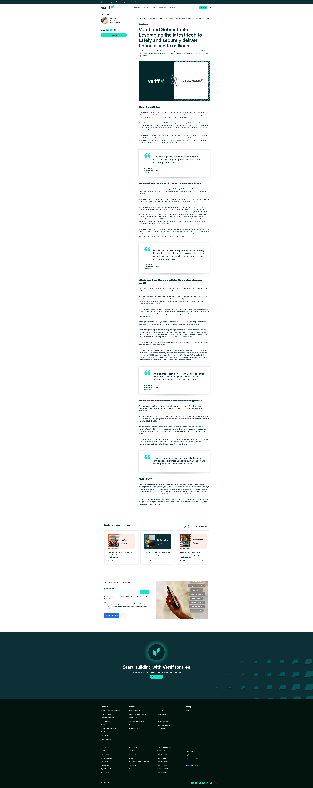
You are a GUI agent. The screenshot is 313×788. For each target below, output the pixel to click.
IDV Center (104, 761)
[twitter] (115, 30)
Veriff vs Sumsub (162, 754)
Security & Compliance (192, 758)
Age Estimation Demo (107, 769)
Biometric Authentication (108, 728)
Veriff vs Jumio (161, 758)
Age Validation (105, 721)
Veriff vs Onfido (162, 751)
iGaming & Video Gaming (136, 721)
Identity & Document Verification (110, 710)
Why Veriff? (132, 751)
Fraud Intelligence (106, 739)
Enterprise (189, 710)
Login (105, 2)
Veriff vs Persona (162, 761)
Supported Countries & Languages (139, 761)
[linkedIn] (107, 30)
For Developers (105, 765)
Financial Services (134, 710)
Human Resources (134, 728)
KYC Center (104, 751)
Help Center (116, 2)
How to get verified (131, 2)
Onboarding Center (106, 758)
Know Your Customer (163, 725)
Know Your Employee (163, 721)
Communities (133, 717)
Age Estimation (105, 732)
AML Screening (105, 725)
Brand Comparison (164, 747)
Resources (162, 7)
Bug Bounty (189, 755)
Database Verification (107, 717)
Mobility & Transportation (136, 725)
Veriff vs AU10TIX (162, 769)
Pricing (154, 7)
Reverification (161, 729)
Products (137, 7)
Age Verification (162, 718)
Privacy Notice (108, 598)
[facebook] (111, 30)
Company (172, 7)
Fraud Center (105, 754)
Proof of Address (106, 714)
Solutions (146, 7)
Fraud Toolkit (105, 772)
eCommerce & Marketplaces (137, 714)
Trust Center (133, 765)
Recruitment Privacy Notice (194, 762)
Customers (132, 754)
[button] (185, 526)
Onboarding (160, 711)
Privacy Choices (194, 765)
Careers (131, 769)
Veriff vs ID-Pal (162, 772)
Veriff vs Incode (162, 765)
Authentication (161, 714)
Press (131, 758)
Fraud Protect (105, 735)
